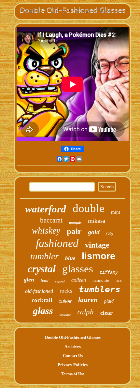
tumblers (99, 289)
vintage (97, 245)
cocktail (42, 300)
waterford (45, 209)
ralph (85, 312)
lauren (88, 299)
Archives (72, 346)
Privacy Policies (73, 364)
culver (65, 301)
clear (106, 312)
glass (43, 310)
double (89, 208)
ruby (109, 233)
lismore (98, 256)
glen (29, 279)
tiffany (109, 272)
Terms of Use (73, 373)
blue (70, 258)
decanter (65, 314)
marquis (75, 222)
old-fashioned (39, 291)
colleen (78, 280)
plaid (109, 301)
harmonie (100, 280)
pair (74, 231)
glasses (77, 269)
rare (118, 280)
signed (60, 281)
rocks (66, 291)
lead (45, 280)
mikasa (96, 220)
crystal (42, 269)
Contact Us (73, 355)
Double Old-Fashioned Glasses (73, 337)
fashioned (57, 243)
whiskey (46, 231)
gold (94, 232)
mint (115, 212)
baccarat (51, 220)
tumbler (44, 256)
